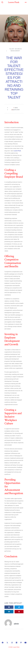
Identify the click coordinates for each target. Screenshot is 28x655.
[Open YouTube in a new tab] (25, 643)
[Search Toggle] (2, 2)
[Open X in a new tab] (7, 643)
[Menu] (25, 2)
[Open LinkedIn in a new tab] (16, 643)
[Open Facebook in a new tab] (3, 643)
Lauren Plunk (17, 150)
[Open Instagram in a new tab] (12, 643)
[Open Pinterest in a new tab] (21, 643)
